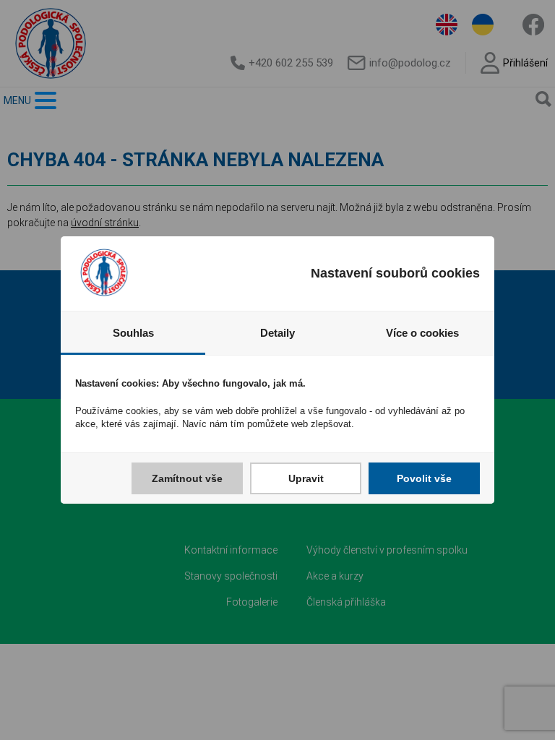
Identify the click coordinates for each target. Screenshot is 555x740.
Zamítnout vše (187, 478)
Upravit (306, 478)
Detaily (277, 333)
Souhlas (133, 333)
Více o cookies (422, 333)
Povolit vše (424, 478)
